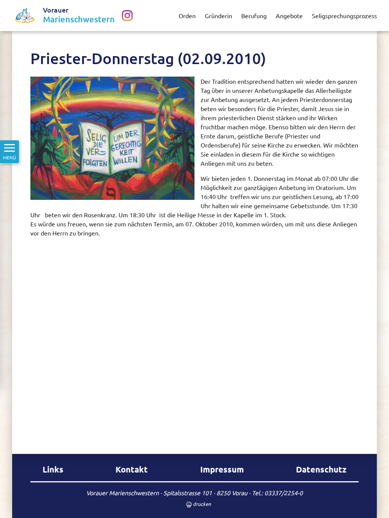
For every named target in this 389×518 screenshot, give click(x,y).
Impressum (222, 469)
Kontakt (131, 469)
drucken (201, 504)
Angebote (289, 15)
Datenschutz (321, 469)
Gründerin (218, 15)
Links (53, 469)
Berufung (254, 15)
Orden (187, 15)
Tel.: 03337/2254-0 (277, 492)
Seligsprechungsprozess (344, 15)
